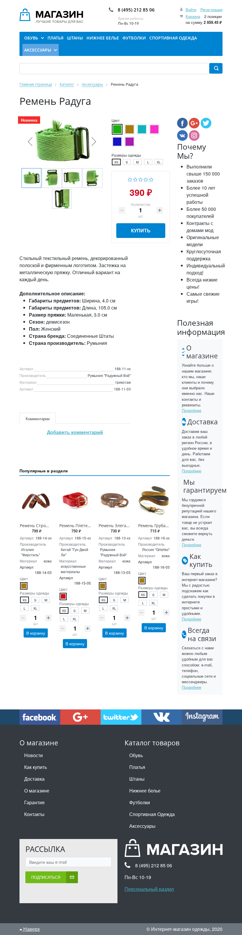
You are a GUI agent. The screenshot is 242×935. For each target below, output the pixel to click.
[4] (146, 179)
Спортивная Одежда (152, 814)
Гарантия (34, 802)
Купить (141, 230)
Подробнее (191, 410)
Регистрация (211, 9)
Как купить (35, 767)
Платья (137, 767)
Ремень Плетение (77, 525)
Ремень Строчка (36, 525)
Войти (191, 9)
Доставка (34, 778)
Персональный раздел (149, 889)
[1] (130, 179)
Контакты (34, 814)
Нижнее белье (145, 790)
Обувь (136, 755)
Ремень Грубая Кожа (158, 525)
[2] (135, 179)
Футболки (139, 802)
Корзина (193, 16)
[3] (140, 179)
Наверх (31, 929)
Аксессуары (142, 826)
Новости (33, 755)
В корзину (35, 633)
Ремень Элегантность (121, 525)
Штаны (137, 778)
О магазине (36, 790)
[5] (151, 179)
